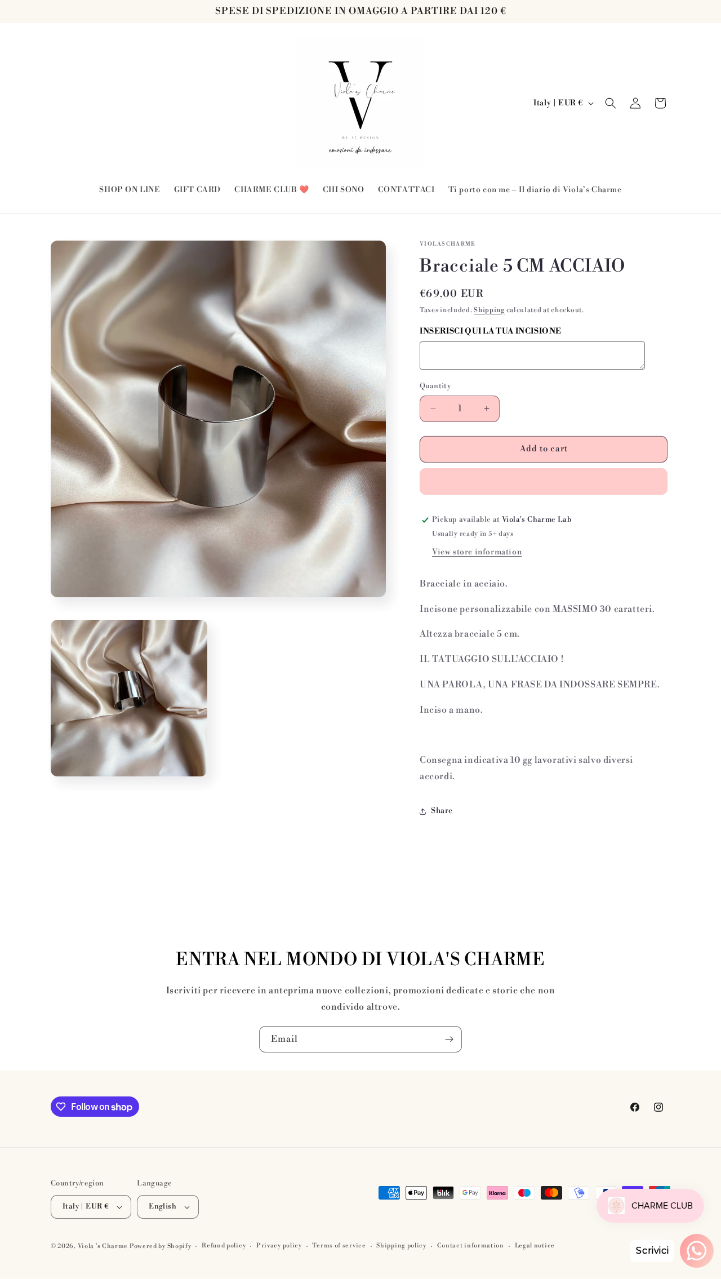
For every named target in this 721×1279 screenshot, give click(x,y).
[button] (610, 103)
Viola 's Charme (104, 1246)
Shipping (489, 310)
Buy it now (543, 481)
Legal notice (535, 1246)
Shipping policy (401, 1246)
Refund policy (224, 1246)
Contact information (470, 1246)
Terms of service (339, 1246)
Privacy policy (279, 1246)
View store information (477, 552)
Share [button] (442, 811)
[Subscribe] (449, 1039)
